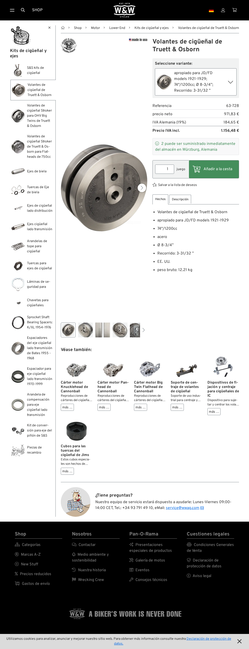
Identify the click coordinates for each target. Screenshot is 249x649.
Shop (37, 10)
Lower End (117, 28)
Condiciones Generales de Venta (210, 548)
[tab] (160, 199)
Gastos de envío (32, 583)
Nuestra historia (89, 570)
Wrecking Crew (88, 580)
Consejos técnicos (148, 580)
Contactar (84, 545)
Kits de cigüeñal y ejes (151, 28)
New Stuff (26, 564)
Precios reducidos (33, 574)
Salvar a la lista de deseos (177, 185)
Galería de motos (147, 560)
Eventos (139, 570)
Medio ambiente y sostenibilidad (90, 557)
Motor (95, 28)
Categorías (28, 545)
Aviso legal (199, 576)
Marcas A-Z (28, 554)
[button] (141, 187)
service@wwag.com (182, 508)
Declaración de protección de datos (204, 563)
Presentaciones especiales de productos (150, 548)
